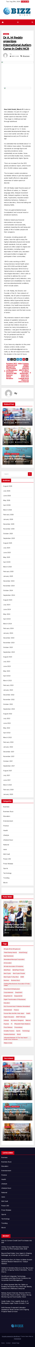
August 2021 (7, 771)
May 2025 (6, 557)
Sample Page (15, 1343)
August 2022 (7, 714)
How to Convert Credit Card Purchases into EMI (17, 418)
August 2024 (7, 600)
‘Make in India (8, 1043)
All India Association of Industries (13, 966)
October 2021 (8, 761)
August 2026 (7, 486)
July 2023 (6, 661)
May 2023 (6, 671)
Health (5, 830)
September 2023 (9, 652)
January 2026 (8, 519)
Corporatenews (8, 992)
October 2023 (8, 647)
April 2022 (6, 733)
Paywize (6, 1024)
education (7, 1003)
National (6, 845)
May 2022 (6, 728)
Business (6, 34)
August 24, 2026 (12, 930)
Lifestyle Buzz (8, 840)
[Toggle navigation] (17, 22)
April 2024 (7, 619)
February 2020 (8, 789)
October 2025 (8, 533)
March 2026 (7, 510)
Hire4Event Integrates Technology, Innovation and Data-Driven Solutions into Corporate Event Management (16, 1278)
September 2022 (9, 709)
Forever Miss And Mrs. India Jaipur (14, 1013)
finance (16, 1010)
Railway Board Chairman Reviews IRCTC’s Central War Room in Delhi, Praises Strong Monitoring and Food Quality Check (16, 1295)
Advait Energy (23, 952)
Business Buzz (8, 811)
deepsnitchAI (18, 996)
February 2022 (8, 742)
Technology (7, 873)
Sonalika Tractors (9, 1031)
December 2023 (8, 638)
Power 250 (7, 859)
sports (18, 1031)
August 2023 (7, 657)
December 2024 (9, 581)
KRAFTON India (20, 1017)
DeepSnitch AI (8, 996)
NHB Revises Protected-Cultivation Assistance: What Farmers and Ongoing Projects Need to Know (15, 1309)
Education (6, 816)
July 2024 (6, 605)
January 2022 (8, 747)
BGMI (22, 977)
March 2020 (7, 785)
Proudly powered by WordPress (11, 1336)
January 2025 (8, 576)
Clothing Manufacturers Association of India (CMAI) (17, 984)
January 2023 (8, 690)
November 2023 (9, 642)
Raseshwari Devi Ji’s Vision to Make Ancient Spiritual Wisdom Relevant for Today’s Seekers (16, 1261)
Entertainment (8, 821)
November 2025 (9, 529)
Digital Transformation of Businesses (14, 999)
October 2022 (8, 704)
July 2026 (6, 491)
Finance (6, 826)
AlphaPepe (7, 970)
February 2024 (8, 628)
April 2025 (6, 562)
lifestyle (6, 1020)
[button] (32, 22)
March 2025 (7, 567)
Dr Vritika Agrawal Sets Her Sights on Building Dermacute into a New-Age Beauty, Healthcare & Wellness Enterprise (16, 1286)
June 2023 (7, 666)
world (19, 1034)
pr (11, 1024)
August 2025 (7, 543)
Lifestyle (6, 835)
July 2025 (6, 548)
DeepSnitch (18, 992)
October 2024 (8, 590)
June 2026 (7, 496)
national (28, 1020)
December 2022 (8, 695)
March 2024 (7, 624)
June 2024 (7, 609)
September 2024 (9, 595)
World (5, 883)
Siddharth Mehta (23, 422)
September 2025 (9, 538)
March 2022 (7, 737)
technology (26, 1031)
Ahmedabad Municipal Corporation (14, 959)
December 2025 (8, 524)
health (28, 1013)
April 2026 (6, 505)
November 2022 (9, 699)
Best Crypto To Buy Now (11, 977)
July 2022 (6, 718)
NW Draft (6, 854)
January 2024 (8, 633)
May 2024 (6, 614)
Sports (5, 868)
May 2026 (6, 500)
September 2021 (9, 766)
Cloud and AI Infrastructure (12, 989)
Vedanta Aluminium (9, 1034)
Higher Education (9, 1017)
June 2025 (7, 552)
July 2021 (6, 775)
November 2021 (8, 756)
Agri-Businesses (8, 956)
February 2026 (8, 514)
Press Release (15, 453)
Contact (8, 1343)
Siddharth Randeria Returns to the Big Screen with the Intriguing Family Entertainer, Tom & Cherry (17, 1270)
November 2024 (9, 586)
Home (3, 1343)
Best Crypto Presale (19, 973)
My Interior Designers (17, 1020)
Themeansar (17, 1338)
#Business (26, 56)
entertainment (8, 1010)
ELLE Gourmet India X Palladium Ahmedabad (17, 1006)
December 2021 (8, 752)
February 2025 (8, 571)
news (5, 849)
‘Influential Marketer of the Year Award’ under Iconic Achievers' (16, 1038)
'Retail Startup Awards (10, 952)
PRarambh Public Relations (22, 1024)
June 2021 (6, 780)
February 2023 (8, 685)
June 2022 (7, 723)
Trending (6, 878)
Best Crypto (7, 973)
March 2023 (7, 680)
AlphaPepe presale (18, 970)
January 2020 (8, 794)
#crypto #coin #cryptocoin (12, 949)
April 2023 (6, 676)
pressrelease (18, 1027)
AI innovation (7, 963)
